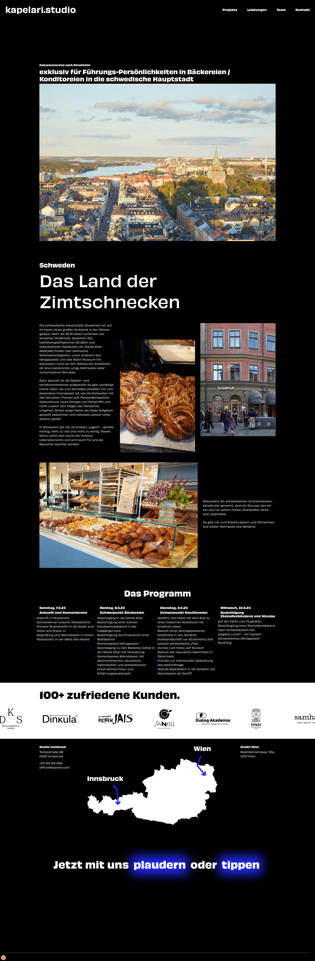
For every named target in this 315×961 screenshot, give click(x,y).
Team (281, 9)
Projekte (229, 9)
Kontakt (302, 9)
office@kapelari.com (54, 767)
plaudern (160, 864)
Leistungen (257, 9)
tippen (241, 864)
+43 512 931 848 (50, 763)
